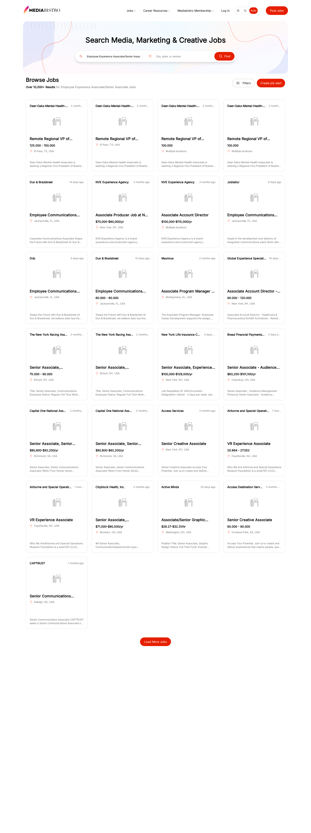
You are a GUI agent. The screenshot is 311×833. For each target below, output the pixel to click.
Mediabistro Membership (194, 10)
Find (227, 56)
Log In (225, 10)
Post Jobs (277, 10)
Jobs (130, 10)
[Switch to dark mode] (245, 10)
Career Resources (155, 10)
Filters (247, 83)
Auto (253, 10)
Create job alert (270, 83)
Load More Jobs (155, 642)
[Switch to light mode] (238, 10)
